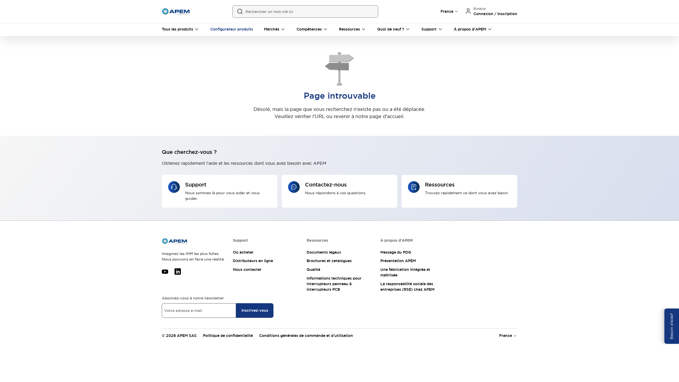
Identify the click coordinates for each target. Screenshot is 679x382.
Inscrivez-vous (254, 310)
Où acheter (243, 252)
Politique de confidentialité (228, 335)
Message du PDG (395, 252)
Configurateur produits (231, 29)
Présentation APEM (398, 260)
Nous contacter (247, 269)
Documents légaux (324, 252)
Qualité (313, 269)
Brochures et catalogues (329, 260)
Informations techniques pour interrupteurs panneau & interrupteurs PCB (334, 284)
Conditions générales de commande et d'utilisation (306, 335)
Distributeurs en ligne (253, 260)
